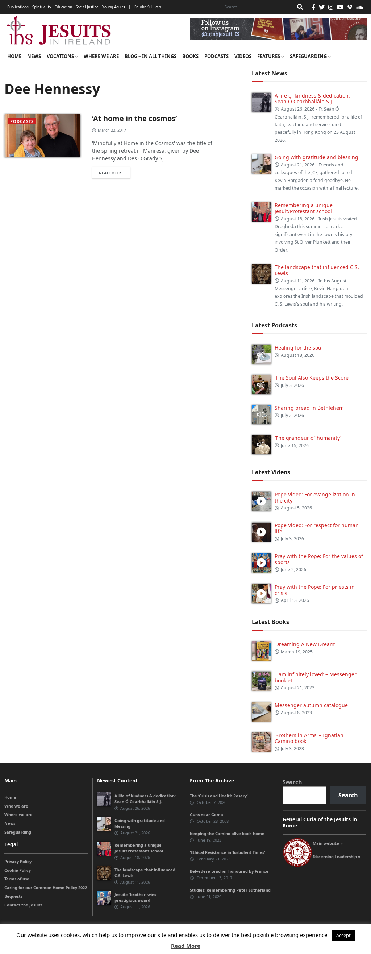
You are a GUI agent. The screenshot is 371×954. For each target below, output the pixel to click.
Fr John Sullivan (147, 6)
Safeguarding (309, 56)
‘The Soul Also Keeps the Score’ (312, 377)
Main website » (328, 843)
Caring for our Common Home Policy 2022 (45, 887)
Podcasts (216, 56)
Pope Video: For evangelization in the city (315, 497)
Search (292, 782)
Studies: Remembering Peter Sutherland (230, 890)
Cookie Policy (17, 870)
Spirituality (41, 6)
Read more (111, 172)
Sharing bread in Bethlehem (309, 407)
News (34, 56)
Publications (18, 6)
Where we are (101, 56)
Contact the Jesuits (23, 905)
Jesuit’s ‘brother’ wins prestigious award (135, 897)
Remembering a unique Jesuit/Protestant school (304, 208)
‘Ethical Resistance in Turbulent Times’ (227, 852)
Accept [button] (343, 935)
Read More (185, 945)
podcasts (22, 121)
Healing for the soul (299, 347)
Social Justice (87, 6)
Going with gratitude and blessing (316, 157)
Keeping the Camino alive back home (227, 833)
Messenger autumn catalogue (311, 705)
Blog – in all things (150, 56)
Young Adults (113, 6)
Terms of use (16, 878)
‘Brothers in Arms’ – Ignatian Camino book (309, 738)
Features (269, 56)
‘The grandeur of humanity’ (308, 437)
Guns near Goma (206, 814)
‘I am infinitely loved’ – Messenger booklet (316, 677)
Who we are (16, 806)
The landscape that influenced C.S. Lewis (317, 270)
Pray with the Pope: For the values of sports (319, 559)
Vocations (61, 56)
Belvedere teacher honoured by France (229, 871)
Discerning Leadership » (336, 856)
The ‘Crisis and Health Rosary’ (218, 795)
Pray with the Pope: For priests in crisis (315, 589)
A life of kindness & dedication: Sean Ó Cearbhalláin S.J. (312, 98)
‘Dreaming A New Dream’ (305, 644)
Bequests (13, 896)
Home (14, 56)
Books (190, 56)
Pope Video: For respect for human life (317, 528)
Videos (242, 56)
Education (63, 6)
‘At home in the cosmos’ (134, 118)
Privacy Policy (18, 861)
